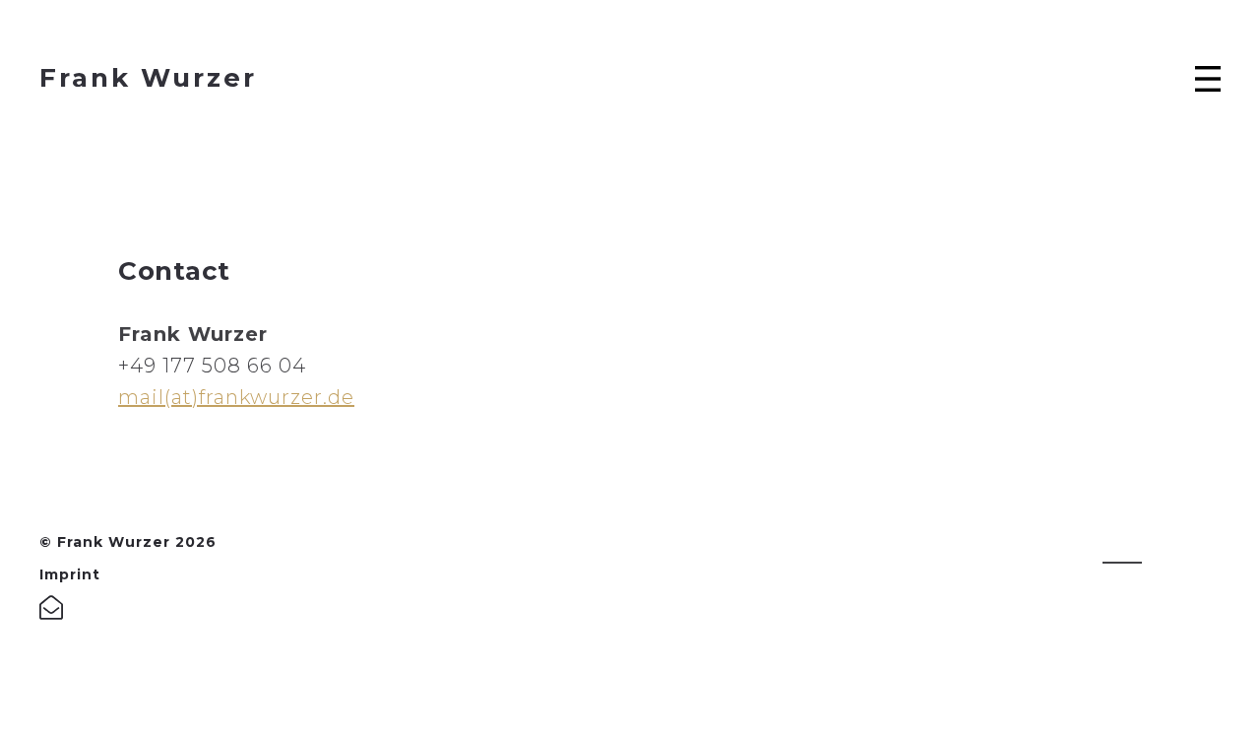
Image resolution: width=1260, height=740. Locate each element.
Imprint (69, 574)
